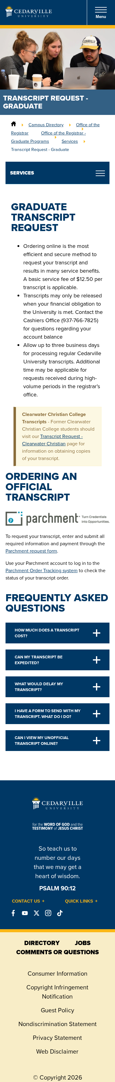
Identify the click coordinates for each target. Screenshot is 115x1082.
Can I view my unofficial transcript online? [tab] (42, 740)
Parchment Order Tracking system (42, 570)
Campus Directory (46, 124)
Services (70, 141)
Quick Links (79, 901)
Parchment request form (31, 550)
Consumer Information (57, 973)
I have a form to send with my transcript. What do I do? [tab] (48, 713)
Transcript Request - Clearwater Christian (52, 440)
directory (41, 943)
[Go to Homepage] (29, 15)
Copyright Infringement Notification (57, 992)
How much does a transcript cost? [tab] (47, 633)
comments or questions (57, 952)
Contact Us (26, 901)
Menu (101, 16)
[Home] (13, 124)
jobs (82, 943)
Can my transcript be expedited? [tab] (39, 660)
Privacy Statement (57, 1037)
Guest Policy (57, 1010)
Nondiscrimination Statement (57, 1024)
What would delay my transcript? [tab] (39, 687)
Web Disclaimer (57, 1051)
